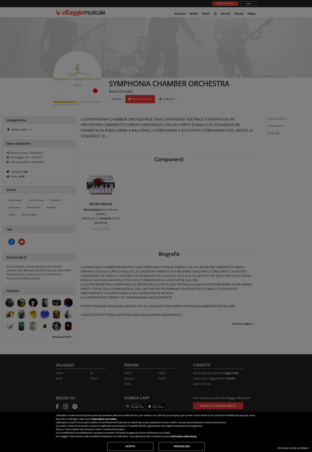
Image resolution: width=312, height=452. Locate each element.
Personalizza (182, 446)
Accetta (130, 446)
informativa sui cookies (104, 419)
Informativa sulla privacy (183, 436)
